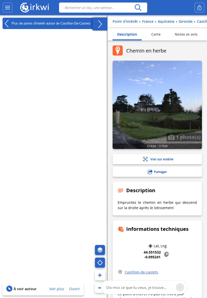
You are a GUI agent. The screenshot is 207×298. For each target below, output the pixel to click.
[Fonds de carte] (100, 250)
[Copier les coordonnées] (166, 254)
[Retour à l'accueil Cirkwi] (34, 8)
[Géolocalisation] (100, 263)
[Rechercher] (138, 8)
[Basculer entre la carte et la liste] (100, 24)
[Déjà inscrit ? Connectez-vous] (199, 8)
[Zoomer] (100, 275)
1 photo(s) (188, 136)
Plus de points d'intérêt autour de (51, 23)
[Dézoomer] (100, 288)
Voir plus (56, 288)
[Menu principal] (8, 8)
